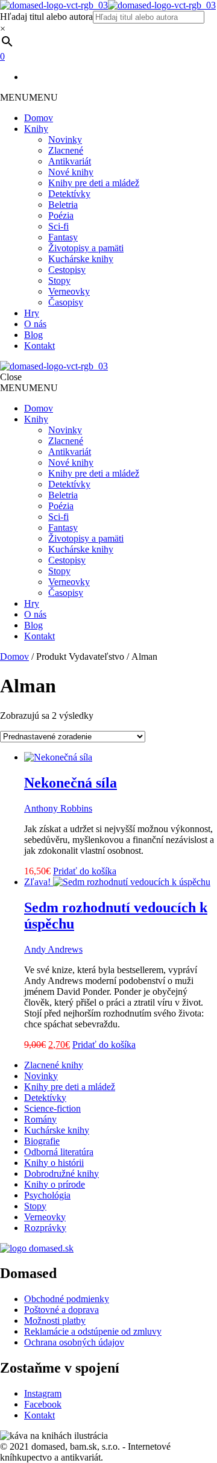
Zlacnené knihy (53, 1065)
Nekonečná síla (70, 783)
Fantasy (63, 237)
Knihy (36, 129)
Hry (31, 313)
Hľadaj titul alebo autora (46, 16)
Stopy (59, 280)
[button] (29, 97)
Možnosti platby (55, 1320)
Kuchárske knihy (80, 259)
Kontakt (39, 345)
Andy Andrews (53, 949)
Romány (40, 1119)
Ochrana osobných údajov (74, 1342)
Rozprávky (45, 1228)
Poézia (61, 215)
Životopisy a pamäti (86, 248)
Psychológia (47, 1195)
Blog (33, 335)
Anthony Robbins (58, 808)
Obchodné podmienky (66, 1299)
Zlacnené (65, 150)
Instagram (42, 1393)
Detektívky (69, 194)
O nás (35, 324)
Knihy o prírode (54, 1184)
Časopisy (65, 302)
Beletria (63, 204)
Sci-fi (58, 226)
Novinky (65, 139)
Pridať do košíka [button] (84, 871)
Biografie (42, 1141)
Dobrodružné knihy (61, 1173)
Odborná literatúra (58, 1152)
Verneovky (69, 291)
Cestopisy (67, 270)
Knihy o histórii (54, 1163)
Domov (38, 118)
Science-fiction (52, 1108)
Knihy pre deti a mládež (93, 183)
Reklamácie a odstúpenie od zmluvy (93, 1331)
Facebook (42, 1404)
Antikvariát (69, 161)
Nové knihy (70, 172)
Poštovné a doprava (61, 1310)
